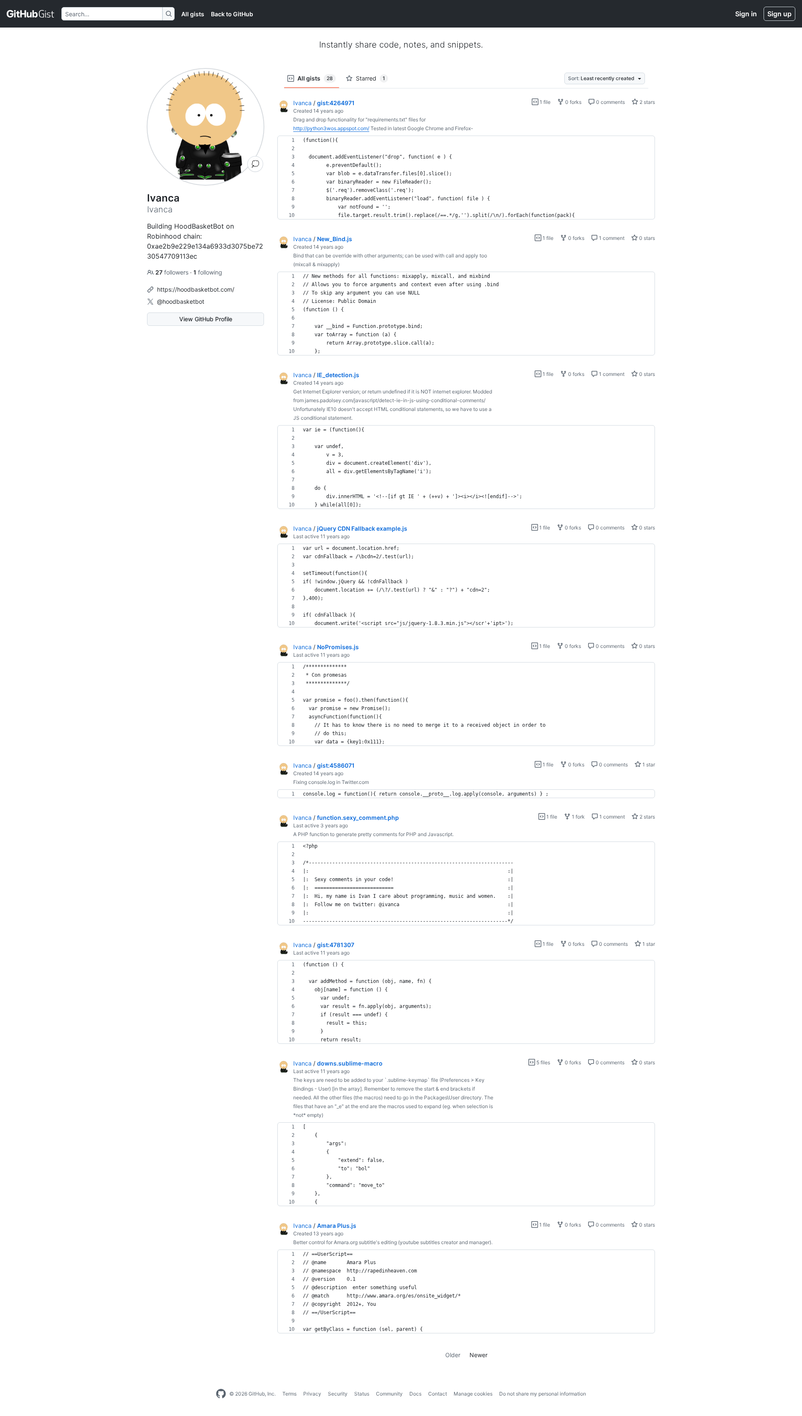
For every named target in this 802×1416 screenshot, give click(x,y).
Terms (289, 1394)
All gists (192, 14)
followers (172, 272)
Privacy (312, 1394)
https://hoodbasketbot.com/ (195, 289)
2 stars (646, 102)
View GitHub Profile (205, 319)
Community (389, 1394)
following (207, 272)
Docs (415, 1394)
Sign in (746, 14)
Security (338, 1394)
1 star (648, 764)
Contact (437, 1394)
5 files (542, 1062)
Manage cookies (473, 1394)
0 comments (610, 102)
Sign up (779, 14)
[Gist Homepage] (31, 14)
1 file (544, 102)
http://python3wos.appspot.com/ (331, 128)
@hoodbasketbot (180, 301)
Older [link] (452, 1354)
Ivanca (302, 102)
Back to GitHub (232, 14)
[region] (466, 177)
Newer (478, 1354)
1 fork (578, 817)
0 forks (572, 102)
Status (361, 1394)
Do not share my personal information (542, 1394)
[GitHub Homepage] (221, 1393)
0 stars (646, 238)
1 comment (611, 238)
